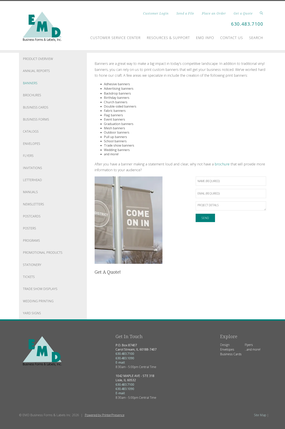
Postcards (32, 216)
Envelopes (31, 144)
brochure (222, 164)
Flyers (28, 156)
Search (256, 37)
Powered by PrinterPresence (104, 415)
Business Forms (36, 119)
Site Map (260, 415)
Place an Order (214, 13)
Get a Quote (243, 13)
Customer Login (156, 13)
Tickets (29, 277)
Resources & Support (168, 37)
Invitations (32, 168)
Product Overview (38, 59)
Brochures (32, 95)
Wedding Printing (38, 301)
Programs (31, 240)
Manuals (30, 192)
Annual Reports (36, 71)
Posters (29, 228)
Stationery (32, 265)
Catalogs (31, 131)
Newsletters (33, 204)
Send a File (185, 13)
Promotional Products (42, 252)
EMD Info (205, 37)
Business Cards (35, 107)
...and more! (252, 349)
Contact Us (231, 37)
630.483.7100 (247, 24)
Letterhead (32, 180)
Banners (30, 83)
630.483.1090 (125, 358)
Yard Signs (32, 313)
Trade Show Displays (40, 289)
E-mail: (120, 362)
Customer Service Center (115, 37)
